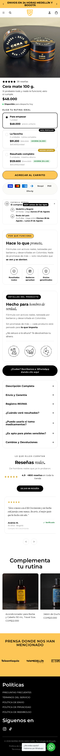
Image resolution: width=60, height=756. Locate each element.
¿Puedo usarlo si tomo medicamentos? (20, 423)
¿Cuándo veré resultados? (22, 412)
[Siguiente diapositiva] (56, 4)
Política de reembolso (19, 746)
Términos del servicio (21, 749)
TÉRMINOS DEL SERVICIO (16, 697)
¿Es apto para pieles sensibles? (26, 433)
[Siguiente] (34, 542)
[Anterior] (26, 542)
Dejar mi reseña (30, 488)
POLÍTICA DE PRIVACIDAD (16, 707)
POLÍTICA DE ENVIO (13, 702)
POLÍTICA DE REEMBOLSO (16, 712)
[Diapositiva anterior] (3, 4)
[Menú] (3, 12)
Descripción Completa (20, 386)
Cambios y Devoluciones (22, 442)
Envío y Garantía (16, 395)
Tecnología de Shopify (46, 741)
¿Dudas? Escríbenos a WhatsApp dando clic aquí (30, 370)
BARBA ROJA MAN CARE (23, 741)
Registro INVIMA (16, 403)
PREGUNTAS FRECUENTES (16, 692)
